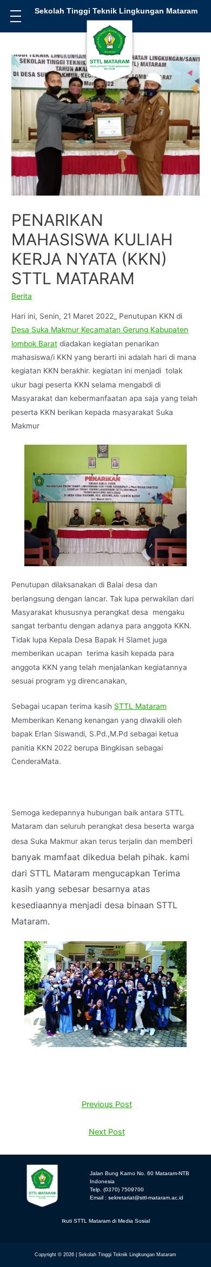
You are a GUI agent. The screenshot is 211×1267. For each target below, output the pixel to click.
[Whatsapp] (157, 1235)
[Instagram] (53, 1235)
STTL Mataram (140, 706)
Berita (21, 296)
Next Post (107, 1132)
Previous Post (107, 1104)
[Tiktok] (79, 1235)
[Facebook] (105, 1235)
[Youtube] (131, 1235)
